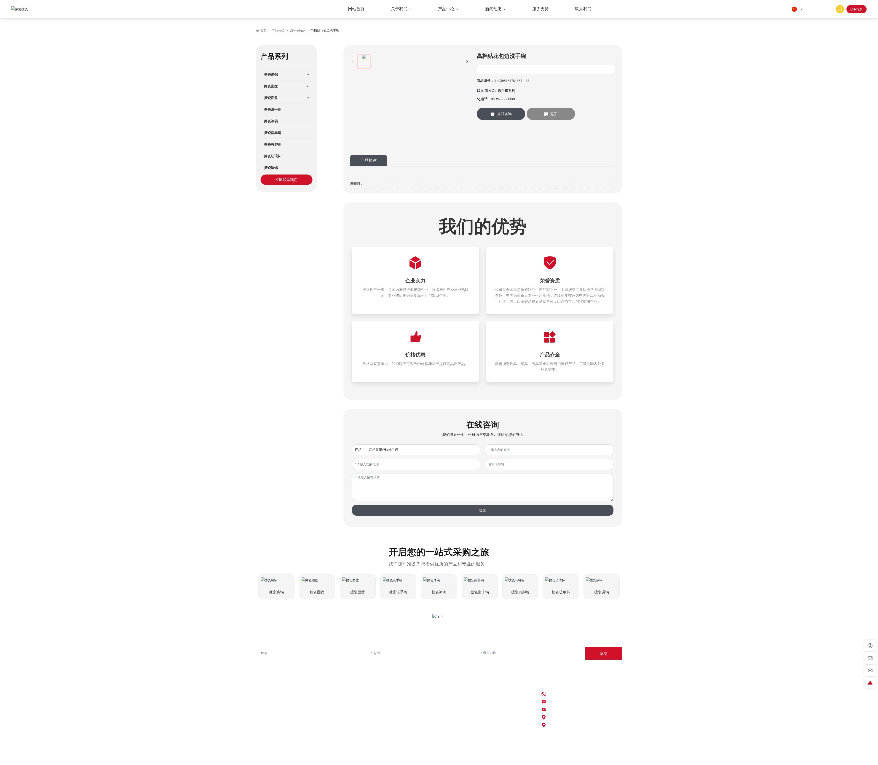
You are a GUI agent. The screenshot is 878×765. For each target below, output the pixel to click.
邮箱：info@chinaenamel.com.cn (572, 702)
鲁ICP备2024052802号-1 (415, 758)
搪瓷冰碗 (439, 592)
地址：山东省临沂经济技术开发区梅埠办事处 (583, 717)
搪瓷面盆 (357, 592)
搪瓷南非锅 (480, 592)
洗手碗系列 (298, 30)
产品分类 (278, 30)
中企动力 (536, 758)
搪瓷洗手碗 (398, 592)
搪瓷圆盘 (317, 592)
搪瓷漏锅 (601, 592)
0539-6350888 (503, 99)
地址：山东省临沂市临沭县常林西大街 (578, 725)
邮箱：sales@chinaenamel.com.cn (572, 709)
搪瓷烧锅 (276, 592)
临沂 (547, 758)
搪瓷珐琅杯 (561, 592)
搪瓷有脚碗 (520, 592)
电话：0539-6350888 (563, 694)
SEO (506, 758)
